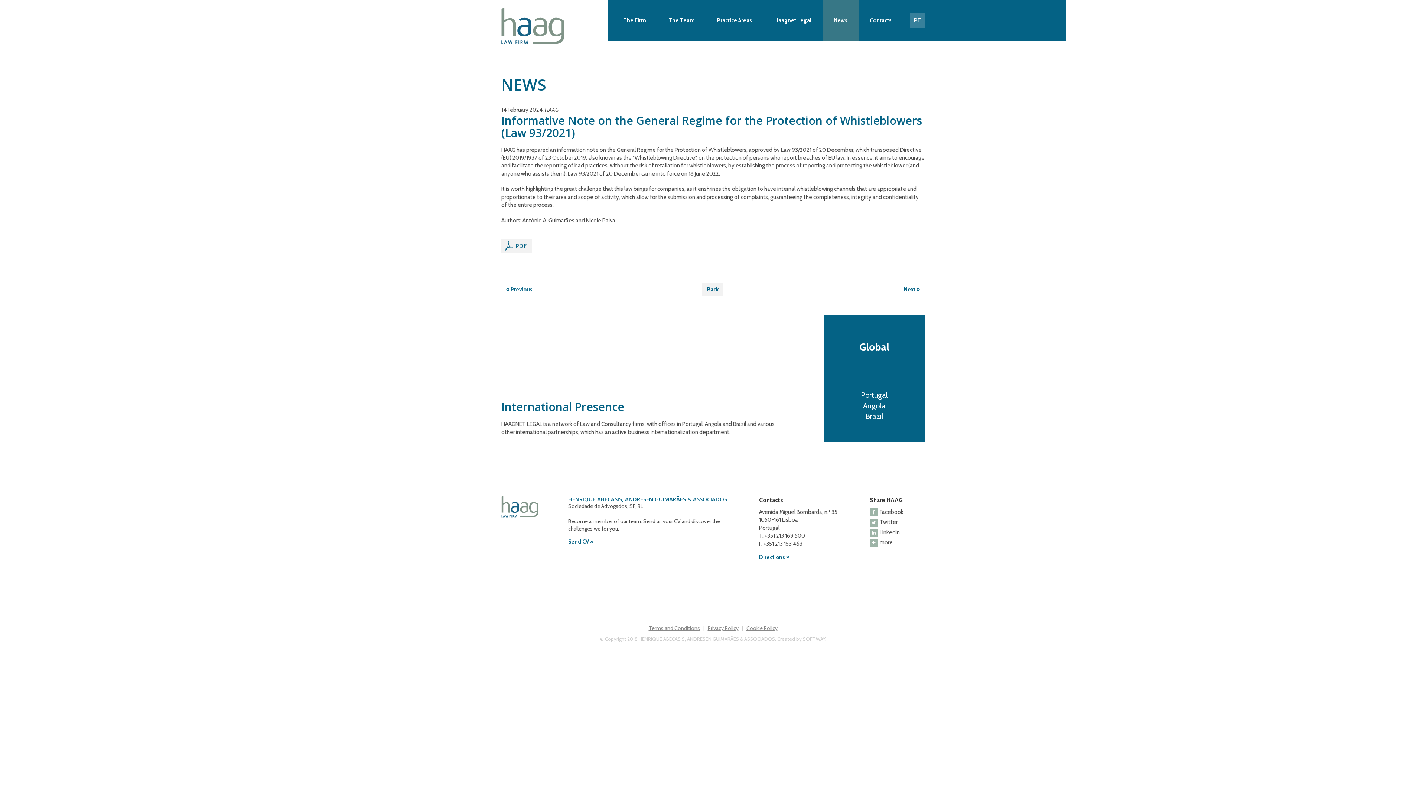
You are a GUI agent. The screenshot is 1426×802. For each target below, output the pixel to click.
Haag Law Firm (553, 26)
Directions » (774, 557)
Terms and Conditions (674, 628)
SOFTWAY (814, 639)
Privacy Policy (723, 628)
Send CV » (580, 541)
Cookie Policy (762, 628)
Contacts (881, 20)
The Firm (634, 20)
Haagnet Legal (792, 20)
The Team (681, 20)
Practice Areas (734, 20)
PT (917, 20)
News (840, 20)
